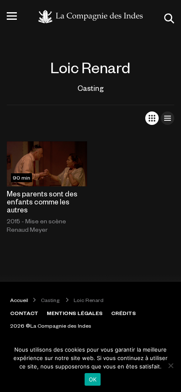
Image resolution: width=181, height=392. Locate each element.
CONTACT (24, 313)
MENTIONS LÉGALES (75, 313)
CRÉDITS (123, 313)
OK (93, 379)
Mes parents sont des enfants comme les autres (42, 201)
